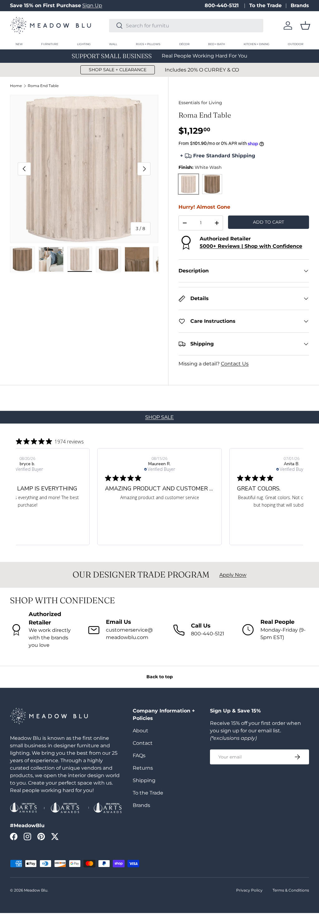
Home (16, 86)
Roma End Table (43, 86)
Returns (143, 768)
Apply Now (232, 575)
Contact (143, 743)
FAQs (139, 755)
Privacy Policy (249, 890)
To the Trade (265, 5)
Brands (300, 5)
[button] (305, 25)
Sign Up (92, 5)
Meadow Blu (35, 890)
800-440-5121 (222, 5)
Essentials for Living (200, 102)
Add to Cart (268, 222)
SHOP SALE (159, 417)
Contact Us (235, 364)
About (140, 731)
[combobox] (186, 25)
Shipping (144, 780)
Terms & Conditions (291, 890)
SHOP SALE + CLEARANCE (117, 69)
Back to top (159, 676)
